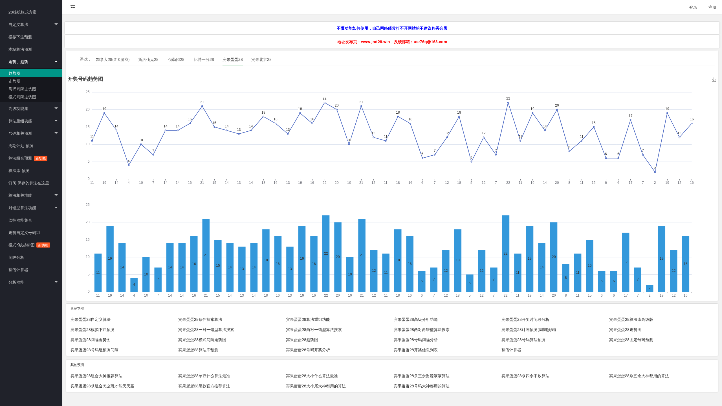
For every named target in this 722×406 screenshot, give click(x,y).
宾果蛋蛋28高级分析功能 (416, 319)
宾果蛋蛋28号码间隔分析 (416, 339)
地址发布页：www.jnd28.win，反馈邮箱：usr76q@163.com (392, 41)
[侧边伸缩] (73, 7)
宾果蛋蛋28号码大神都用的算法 (422, 386)
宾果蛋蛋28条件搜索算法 (200, 319)
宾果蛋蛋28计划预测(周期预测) (528, 329)
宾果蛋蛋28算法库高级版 (631, 319)
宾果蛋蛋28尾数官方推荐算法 (204, 386)
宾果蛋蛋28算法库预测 (198, 349)
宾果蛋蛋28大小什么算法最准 (312, 375)
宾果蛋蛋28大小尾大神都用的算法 (316, 386)
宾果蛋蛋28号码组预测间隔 (94, 349)
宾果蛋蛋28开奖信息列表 (416, 349)
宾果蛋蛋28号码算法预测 (523, 339)
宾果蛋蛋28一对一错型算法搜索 (206, 329)
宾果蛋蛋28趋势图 (302, 339)
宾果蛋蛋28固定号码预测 (631, 339)
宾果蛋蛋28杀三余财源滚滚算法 (422, 375)
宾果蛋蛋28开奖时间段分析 (525, 319)
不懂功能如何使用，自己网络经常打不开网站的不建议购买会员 (392, 28)
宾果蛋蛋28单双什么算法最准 (204, 375)
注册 (712, 7)
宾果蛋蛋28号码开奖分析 (308, 349)
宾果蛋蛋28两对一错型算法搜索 (314, 329)
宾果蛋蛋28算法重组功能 (308, 319)
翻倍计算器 (511, 349)
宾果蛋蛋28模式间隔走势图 (202, 339)
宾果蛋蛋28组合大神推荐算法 (96, 375)
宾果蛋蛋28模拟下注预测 (93, 329)
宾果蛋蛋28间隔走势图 (91, 339)
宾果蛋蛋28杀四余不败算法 (525, 375)
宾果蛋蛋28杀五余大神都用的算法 (639, 375)
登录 (693, 7)
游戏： (86, 59)
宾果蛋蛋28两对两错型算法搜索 (422, 329)
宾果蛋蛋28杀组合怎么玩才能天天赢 (102, 386)
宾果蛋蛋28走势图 (625, 329)
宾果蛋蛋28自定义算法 (91, 319)
